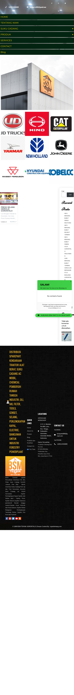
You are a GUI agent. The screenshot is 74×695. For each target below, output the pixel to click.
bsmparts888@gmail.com (54, 308)
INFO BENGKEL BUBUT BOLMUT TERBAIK (67, 230)
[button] (53, 315)
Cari (63, 191)
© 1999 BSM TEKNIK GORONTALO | (24, 526)
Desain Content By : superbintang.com (49, 526)
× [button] (70, 281)
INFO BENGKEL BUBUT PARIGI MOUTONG (67, 218)
